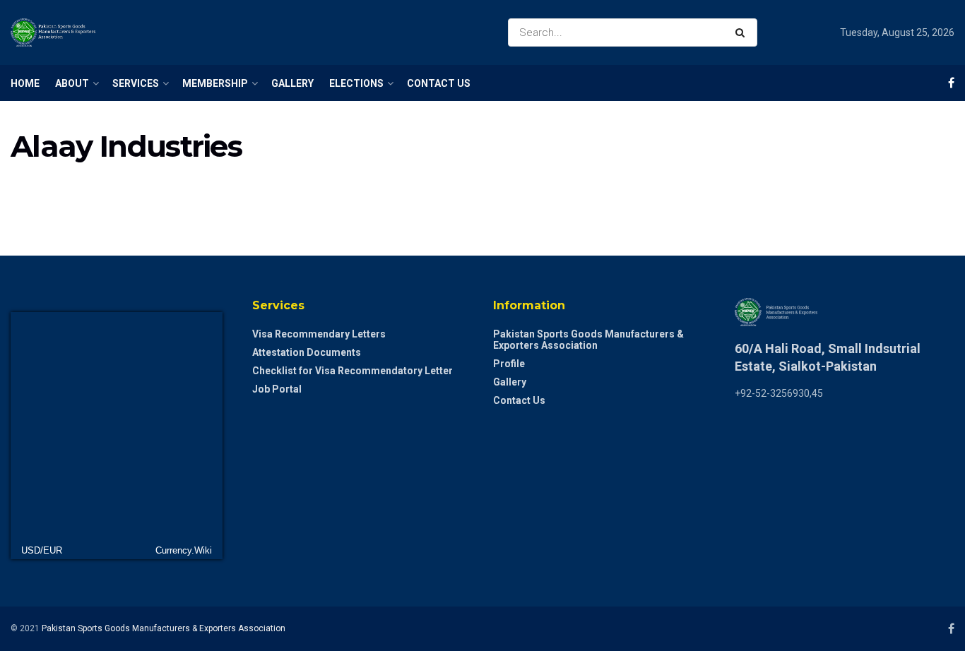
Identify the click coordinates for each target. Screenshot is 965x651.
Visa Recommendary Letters (319, 334)
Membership (215, 83)
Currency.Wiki (183, 550)
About (72, 83)
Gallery (292, 83)
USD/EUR (41, 550)
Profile (509, 363)
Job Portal (277, 389)
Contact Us (438, 83)
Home (25, 83)
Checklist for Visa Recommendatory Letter (352, 370)
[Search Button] (742, 32)
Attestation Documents (306, 352)
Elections (356, 83)
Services (135, 83)
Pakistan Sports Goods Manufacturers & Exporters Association (588, 339)
